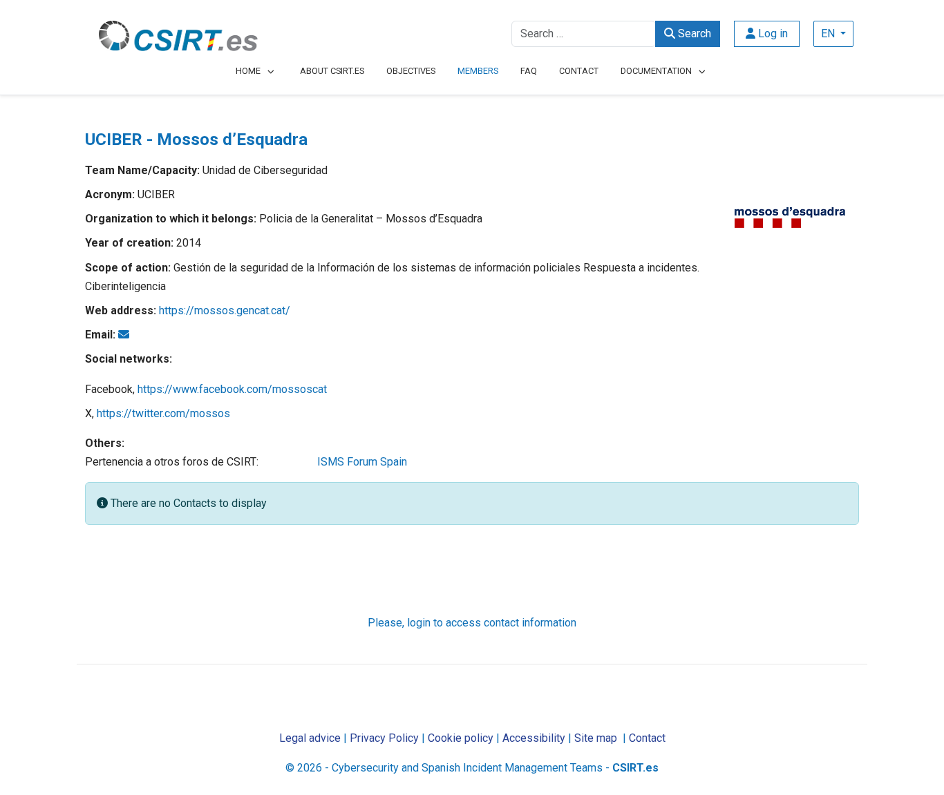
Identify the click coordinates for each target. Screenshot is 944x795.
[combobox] (583, 34)
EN (829, 33)
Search (693, 33)
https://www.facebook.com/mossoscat (232, 389)
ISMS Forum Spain (362, 461)
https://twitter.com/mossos (163, 413)
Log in (771, 33)
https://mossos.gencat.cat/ (224, 310)
